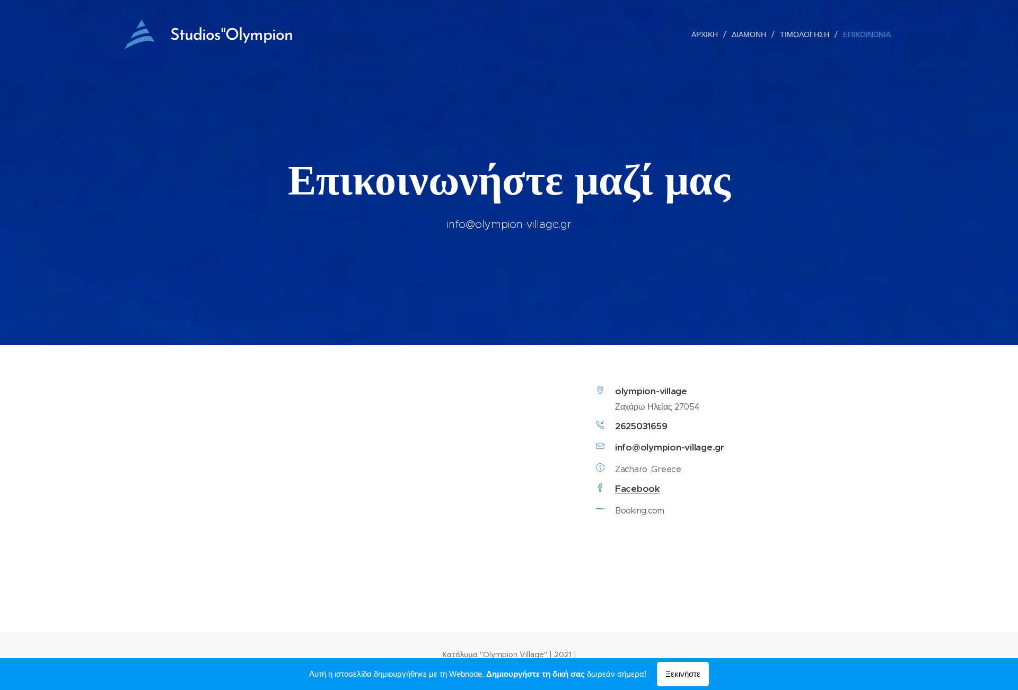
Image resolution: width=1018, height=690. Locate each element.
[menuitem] (707, 34)
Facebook (637, 488)
